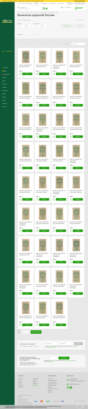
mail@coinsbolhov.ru (74, 384)
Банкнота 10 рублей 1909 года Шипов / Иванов (76, 223)
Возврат (50, 387)
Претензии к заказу (53, 388)
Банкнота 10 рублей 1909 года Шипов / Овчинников (59, 67)
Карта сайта (20, 397)
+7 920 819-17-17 (23, 7)
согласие (50, 346)
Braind (83, 401)
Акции (20, 380)
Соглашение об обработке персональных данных (34, 407)
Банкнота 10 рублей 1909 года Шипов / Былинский (42, 223)
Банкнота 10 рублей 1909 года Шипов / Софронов (25, 128)
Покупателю (52, 3)
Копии (19, 383)
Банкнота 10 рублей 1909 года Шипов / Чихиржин (59, 128)
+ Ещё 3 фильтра (67, 25)
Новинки (20, 378)
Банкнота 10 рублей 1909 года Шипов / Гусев (42, 66)
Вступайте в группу (56, 401)
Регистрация (9, 51)
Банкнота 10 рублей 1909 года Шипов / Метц (25, 66)
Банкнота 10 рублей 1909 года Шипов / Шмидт (76, 97)
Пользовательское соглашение (24, 402)
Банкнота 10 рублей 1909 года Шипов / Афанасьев (42, 97)
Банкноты (20, 385)
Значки (34, 381)
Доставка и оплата (52, 380)
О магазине (44, 3)
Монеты (20, 382)
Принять (80, 407)
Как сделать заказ (52, 383)
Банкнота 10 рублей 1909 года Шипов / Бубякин (25, 97)
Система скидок (52, 382)
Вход (3, 51)
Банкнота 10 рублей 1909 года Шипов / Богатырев (76, 128)
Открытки (35, 383)
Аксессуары (36, 378)
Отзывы (50, 390)
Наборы (35, 380)
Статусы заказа (52, 385)
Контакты (60, 3)
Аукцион (35, 385)
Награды (20, 387)
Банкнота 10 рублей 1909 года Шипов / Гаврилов (59, 317)
